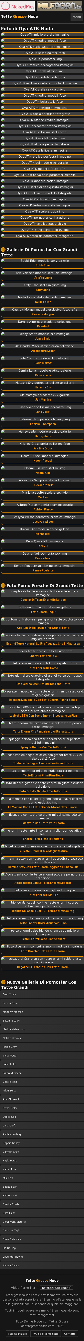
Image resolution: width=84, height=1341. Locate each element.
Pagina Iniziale (17, 1333)
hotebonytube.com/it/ (56, 1287)
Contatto (70, 1333)
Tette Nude (19, 16)
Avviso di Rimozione (46, 1333)
